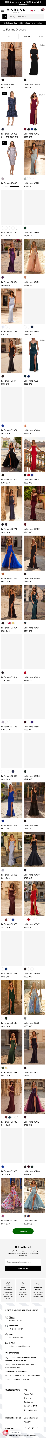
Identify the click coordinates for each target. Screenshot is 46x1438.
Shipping (27, 1398)
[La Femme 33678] (34, 454)
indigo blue (6, 623)
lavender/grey (2, 178)
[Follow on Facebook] (25, 1428)
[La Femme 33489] (34, 503)
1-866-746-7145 (30, 1406)
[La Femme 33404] (34, 404)
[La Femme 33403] (34, 651)
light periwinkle (2, 326)
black (2, 79)
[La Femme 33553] (11, 948)
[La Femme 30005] (11, 108)
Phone (11, 1317)
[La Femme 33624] (34, 355)
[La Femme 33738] (11, 701)
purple (2, 277)
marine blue (6, 524)
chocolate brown (9, 228)
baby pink (25, 326)
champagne (6, 228)
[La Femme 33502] (34, 997)
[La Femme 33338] (11, 1145)
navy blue (2, 129)
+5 (16, 228)
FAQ (25, 1390)
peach (9, 722)
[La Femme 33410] (34, 1096)
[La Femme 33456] (11, 849)
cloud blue (28, 969)
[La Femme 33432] (34, 256)
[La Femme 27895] (11, 157)
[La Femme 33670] (11, 898)
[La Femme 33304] (11, 602)
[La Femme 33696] (11, 750)
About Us (27, 1422)
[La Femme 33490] (34, 948)
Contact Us (28, 1402)
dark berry (25, 129)
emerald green (35, 129)
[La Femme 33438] (34, 849)
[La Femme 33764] (11, 207)
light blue (25, 178)
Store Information (31, 1418)
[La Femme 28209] (34, 59)
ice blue (25, 1216)
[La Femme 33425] (34, 602)
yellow (13, 623)
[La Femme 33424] (11, 256)
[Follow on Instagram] (29, 1428)
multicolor (25, 425)
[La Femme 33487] (11, 1195)
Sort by (27, 36)
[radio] (40, 36)
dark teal (25, 376)
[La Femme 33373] (34, 1195)
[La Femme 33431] (11, 1047)
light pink (25, 277)
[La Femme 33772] (34, 157)
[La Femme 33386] (34, 553)
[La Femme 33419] (11, 651)
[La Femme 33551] (34, 701)
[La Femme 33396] (34, 750)
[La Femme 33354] (11, 404)
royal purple (32, 722)
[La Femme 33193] (34, 207)
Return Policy (29, 1394)
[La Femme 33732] (11, 1096)
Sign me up (23, 1268)
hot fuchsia (2, 969)
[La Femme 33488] (11, 553)
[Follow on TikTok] (36, 1428)
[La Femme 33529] (11, 799)
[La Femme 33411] (11, 355)
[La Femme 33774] (11, 503)
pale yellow (32, 178)
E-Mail (12, 1343)
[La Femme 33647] (34, 898)
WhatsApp (13, 1326)
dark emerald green (6, 1018)
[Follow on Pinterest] (33, 1428)
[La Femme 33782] (34, 799)
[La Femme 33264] (34, 1145)
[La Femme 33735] (34, 306)
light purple (6, 722)
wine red (25, 524)
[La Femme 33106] (11, 454)
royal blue (32, 129)
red (28, 475)
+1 (16, 1117)
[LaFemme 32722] (11, 59)
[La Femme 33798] (11, 306)
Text (11, 1334)
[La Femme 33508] (11, 997)
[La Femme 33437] (34, 1047)
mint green (28, 178)
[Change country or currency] (33, 10)
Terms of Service (30, 1410)
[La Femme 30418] (34, 108)
